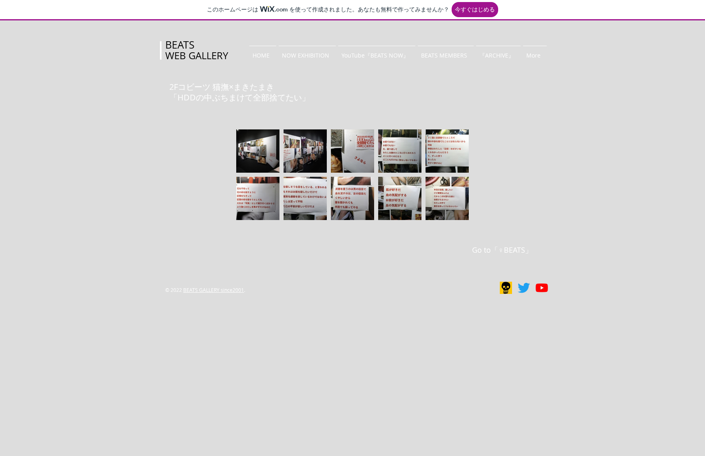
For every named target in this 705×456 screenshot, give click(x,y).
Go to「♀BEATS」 (502, 250)
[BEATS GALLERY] (524, 288)
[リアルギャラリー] (506, 288)
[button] (307, 52)
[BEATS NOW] (542, 288)
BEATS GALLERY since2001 (213, 290)
